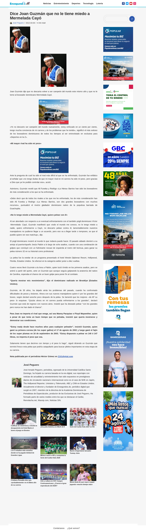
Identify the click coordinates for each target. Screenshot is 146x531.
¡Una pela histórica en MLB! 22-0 (52, 427)
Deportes (76, 3)
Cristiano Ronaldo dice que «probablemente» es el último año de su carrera (23, 482)
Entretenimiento (61, 3)
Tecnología (88, 3)
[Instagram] (134, 3)
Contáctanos (58, 528)
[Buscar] (132, 19)
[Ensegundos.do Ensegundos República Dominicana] (20, 3)
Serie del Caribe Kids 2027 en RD (82, 427)
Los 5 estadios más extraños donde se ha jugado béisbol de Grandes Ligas (22, 453)
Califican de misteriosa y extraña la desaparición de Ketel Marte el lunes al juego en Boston (24, 428)
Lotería (99, 3)
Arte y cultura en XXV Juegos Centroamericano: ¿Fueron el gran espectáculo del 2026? (53, 483)
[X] (127, 3)
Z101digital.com (65, 356)
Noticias (47, 3)
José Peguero (18, 23)
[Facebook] (123, 3)
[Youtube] (131, 3)
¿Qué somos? (73, 528)
